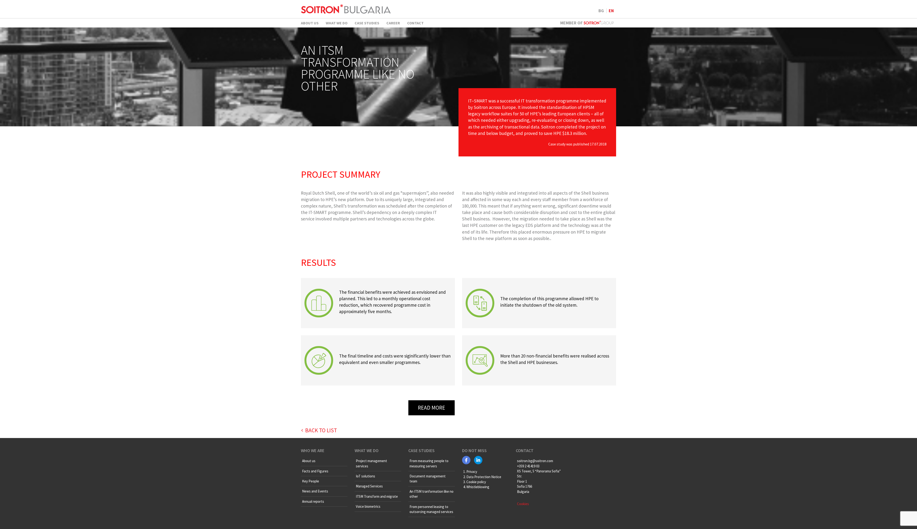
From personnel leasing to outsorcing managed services (431, 509)
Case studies (367, 23)
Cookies (523, 504)
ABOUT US (310, 23)
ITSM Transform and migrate (377, 496)
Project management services (371, 463)
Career (393, 23)
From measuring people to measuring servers (429, 463)
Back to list (321, 430)
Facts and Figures (315, 471)
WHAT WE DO (336, 23)
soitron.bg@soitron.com (535, 461)
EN (611, 10)
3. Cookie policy (474, 482)
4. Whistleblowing (476, 487)
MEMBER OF (572, 23)
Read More (431, 407)
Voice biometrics (368, 506)
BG (601, 10)
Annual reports (313, 501)
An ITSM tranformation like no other (431, 494)
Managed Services (369, 486)
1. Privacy (470, 471)
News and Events (315, 491)
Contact (415, 23)
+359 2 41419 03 (528, 466)
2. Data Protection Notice (482, 477)
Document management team (428, 478)
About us (308, 461)
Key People (310, 481)
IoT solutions (365, 476)
